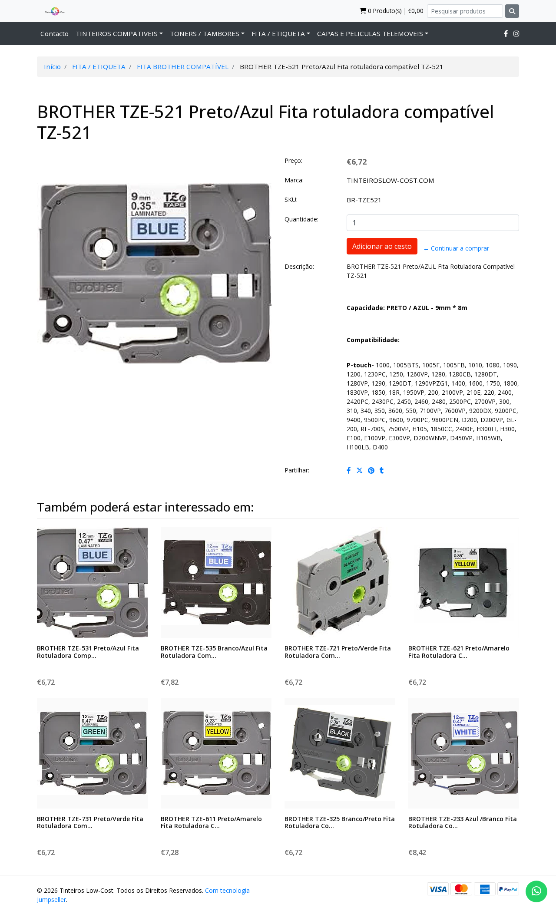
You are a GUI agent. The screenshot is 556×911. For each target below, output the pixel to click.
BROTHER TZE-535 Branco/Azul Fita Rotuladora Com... (214, 652)
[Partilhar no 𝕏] (359, 470)
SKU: (291, 199)
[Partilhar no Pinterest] (371, 470)
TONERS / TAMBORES (204, 33)
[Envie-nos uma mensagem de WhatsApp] (536, 891)
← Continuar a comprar (456, 248)
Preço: (293, 160)
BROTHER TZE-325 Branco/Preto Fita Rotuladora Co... (340, 822)
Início (52, 66)
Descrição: (299, 266)
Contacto (54, 33)
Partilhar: (297, 470)
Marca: (294, 180)
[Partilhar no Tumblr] (382, 470)
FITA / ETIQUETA (278, 33)
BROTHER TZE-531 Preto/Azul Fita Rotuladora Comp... (88, 652)
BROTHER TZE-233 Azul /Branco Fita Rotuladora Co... (462, 822)
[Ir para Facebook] (506, 33)
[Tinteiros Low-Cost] (51, 10)
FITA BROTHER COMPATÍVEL (182, 66)
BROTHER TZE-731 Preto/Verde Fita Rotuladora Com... (90, 822)
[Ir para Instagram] (516, 33)
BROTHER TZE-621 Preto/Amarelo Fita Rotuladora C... (459, 652)
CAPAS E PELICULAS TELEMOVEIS (370, 33)
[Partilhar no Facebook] (349, 470)
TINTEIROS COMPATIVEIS (117, 33)
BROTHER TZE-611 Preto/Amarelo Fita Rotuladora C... (211, 822)
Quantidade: (301, 219)
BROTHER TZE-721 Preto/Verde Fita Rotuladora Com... (338, 652)
